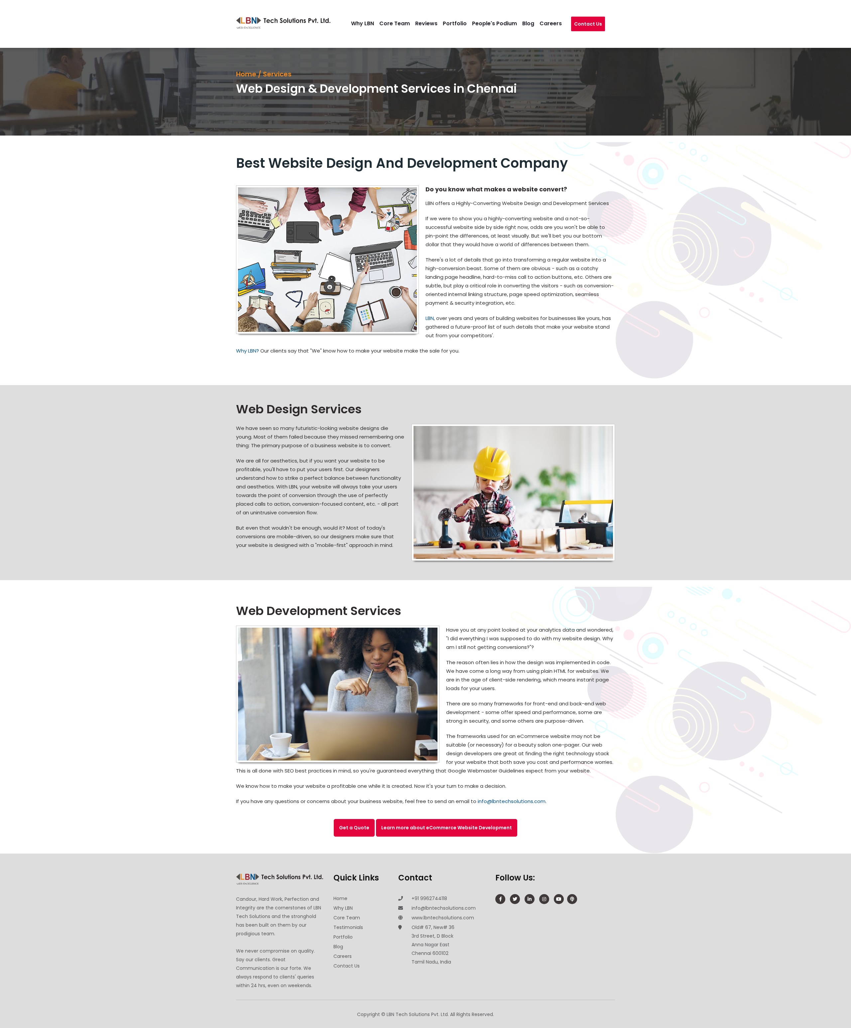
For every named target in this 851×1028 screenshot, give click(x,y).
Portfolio (461, 23)
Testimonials (348, 927)
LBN (430, 318)
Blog (535, 23)
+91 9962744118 (429, 898)
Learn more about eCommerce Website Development (446, 827)
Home (246, 74)
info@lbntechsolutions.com (512, 801)
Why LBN (369, 23)
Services (277, 74)
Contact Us (588, 27)
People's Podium (501, 23)
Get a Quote (354, 827)
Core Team (401, 23)
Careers (557, 23)
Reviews (433, 23)
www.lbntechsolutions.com (443, 917)
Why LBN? (247, 350)
